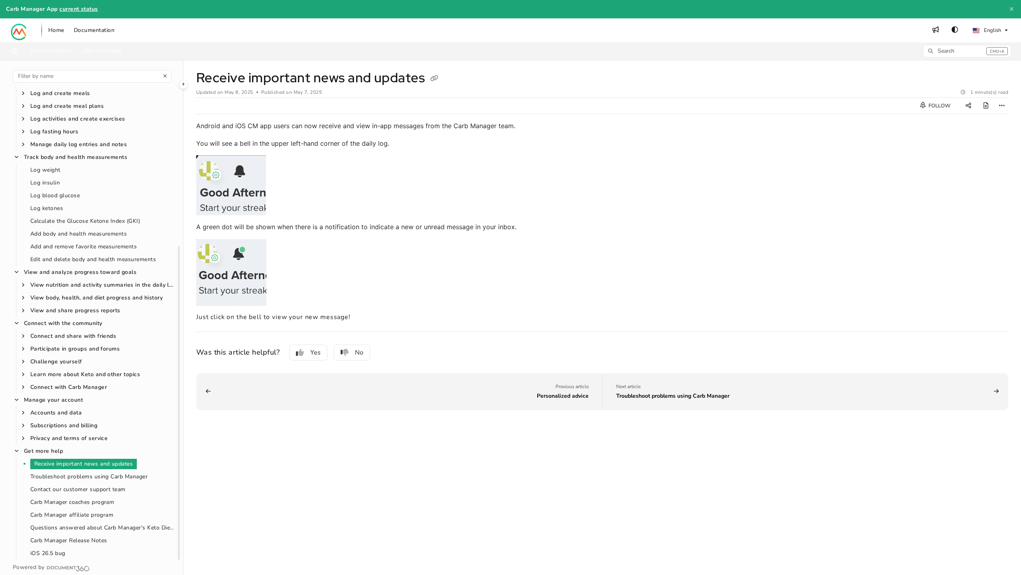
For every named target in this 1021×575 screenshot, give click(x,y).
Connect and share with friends (73, 336)
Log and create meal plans (67, 106)
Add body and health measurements (78, 234)
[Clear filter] (165, 76)
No (359, 352)
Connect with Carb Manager (68, 387)
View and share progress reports (75, 310)
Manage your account (53, 400)
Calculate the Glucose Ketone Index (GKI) (85, 221)
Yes (315, 352)
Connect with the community (63, 323)
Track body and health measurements (75, 157)
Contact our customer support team (78, 489)
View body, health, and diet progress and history (96, 297)
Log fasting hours (54, 131)
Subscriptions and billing (63, 425)
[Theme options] (954, 30)
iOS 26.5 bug (47, 553)
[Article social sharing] (968, 105)
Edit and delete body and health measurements (93, 259)
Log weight (45, 170)
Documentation (50, 51)
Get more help (43, 451)
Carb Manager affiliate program (71, 515)
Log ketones (46, 208)
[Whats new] (935, 30)
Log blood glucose (55, 195)
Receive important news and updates (83, 464)
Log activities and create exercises (77, 119)
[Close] (1011, 9)
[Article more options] (1001, 105)
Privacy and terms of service (69, 438)
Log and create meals (60, 93)
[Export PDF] (986, 105)
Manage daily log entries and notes (78, 144)
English (992, 30)
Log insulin (45, 182)
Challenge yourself (56, 361)
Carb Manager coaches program (72, 502)
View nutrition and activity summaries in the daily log (102, 285)
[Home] (19, 30)
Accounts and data (56, 412)
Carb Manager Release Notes (68, 540)
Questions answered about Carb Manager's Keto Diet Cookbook (102, 527)
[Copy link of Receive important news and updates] (434, 78)
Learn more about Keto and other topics (85, 374)
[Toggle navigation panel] (183, 84)
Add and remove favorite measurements (83, 246)
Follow (938, 105)
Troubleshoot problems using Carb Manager (89, 476)
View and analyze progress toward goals (80, 272)
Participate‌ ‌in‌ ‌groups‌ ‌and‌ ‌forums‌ (75, 349)
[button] (967, 51)
